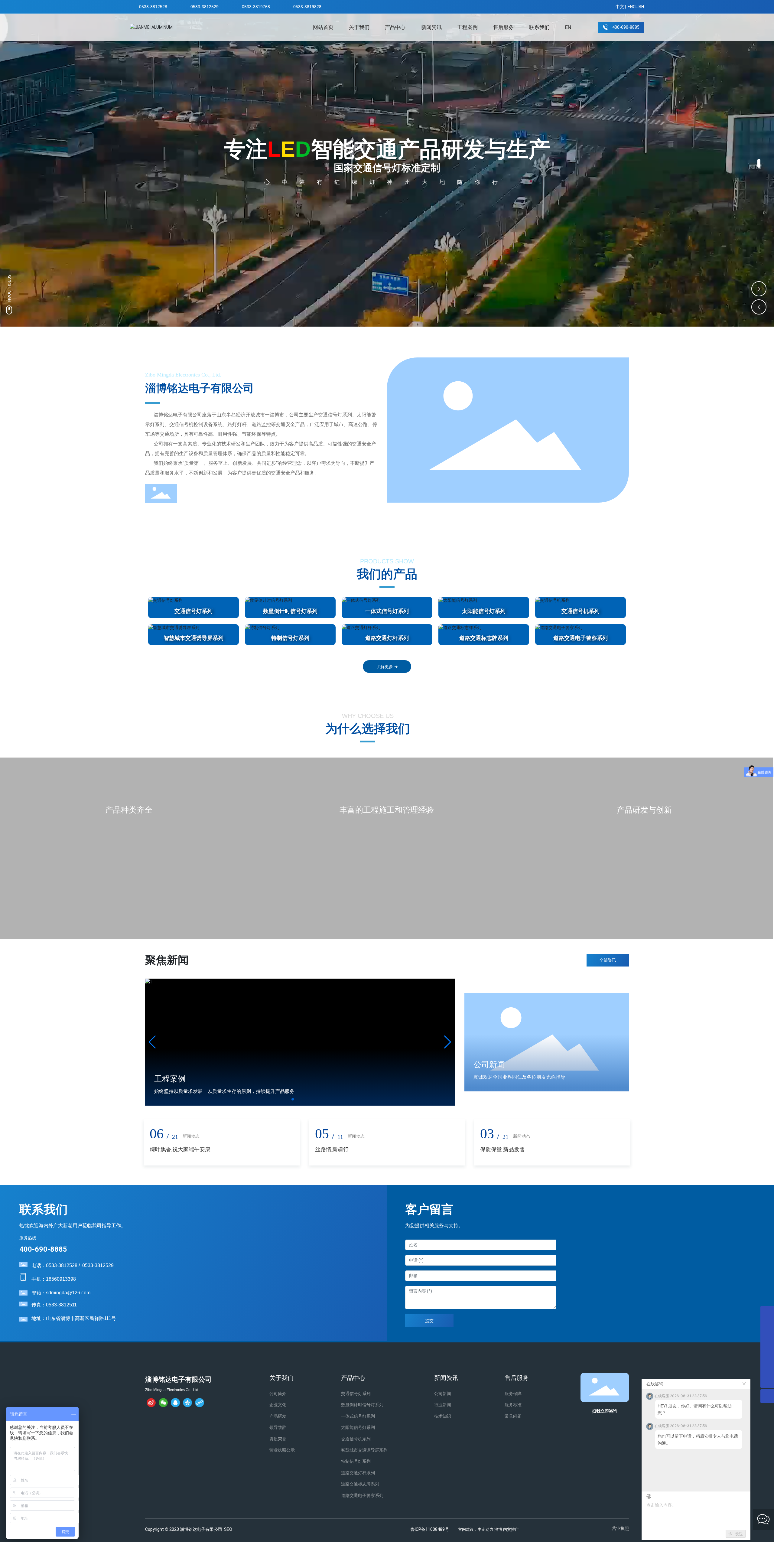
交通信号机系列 (580, 611)
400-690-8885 (43, 1249)
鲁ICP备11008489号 (430, 1529)
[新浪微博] (151, 1402)
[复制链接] (199, 1402)
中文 (620, 6)
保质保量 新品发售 (502, 1149)
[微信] (163, 1402)
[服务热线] (767, 1367)
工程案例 (170, 1078)
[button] (758, 163)
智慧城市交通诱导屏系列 (193, 638)
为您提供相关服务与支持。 (434, 1225)
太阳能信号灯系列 (484, 611)
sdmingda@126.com (68, 1292)
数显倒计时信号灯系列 (290, 611)
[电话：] (767, 1354)
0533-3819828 (307, 6)
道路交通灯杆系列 (387, 638)
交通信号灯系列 (193, 611)
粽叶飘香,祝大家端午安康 (180, 1149)
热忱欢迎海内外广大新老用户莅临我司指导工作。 (72, 1225)
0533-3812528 (153, 6)
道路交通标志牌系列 (483, 638)
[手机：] (767, 1326)
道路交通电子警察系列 (580, 638)
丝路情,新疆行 (332, 1149)
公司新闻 (489, 1064)
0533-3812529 (204, 6)
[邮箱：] (767, 1313)
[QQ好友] (175, 1402)
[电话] (767, 1340)
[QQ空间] (187, 1402)
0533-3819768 (256, 6)
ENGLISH (636, 6)
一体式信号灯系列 (387, 611)
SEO (228, 1529)
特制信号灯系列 (290, 638)
